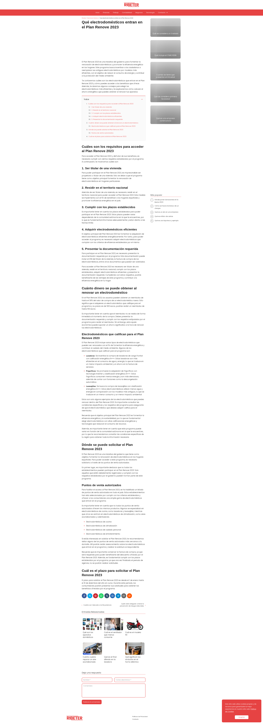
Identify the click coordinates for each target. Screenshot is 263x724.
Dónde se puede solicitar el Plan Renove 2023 (106, 130)
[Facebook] (84, 595)
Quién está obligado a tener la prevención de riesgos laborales (132, 605)
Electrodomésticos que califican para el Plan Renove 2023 (113, 126)
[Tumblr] (106, 595)
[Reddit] (129, 595)
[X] (89, 595)
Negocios (139, 12)
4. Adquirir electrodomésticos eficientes (107, 116)
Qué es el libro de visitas (164, 216)
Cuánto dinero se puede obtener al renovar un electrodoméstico (113, 123)
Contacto (161, 12)
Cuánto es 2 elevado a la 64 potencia (97, 605)
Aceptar (242, 717)
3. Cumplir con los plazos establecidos (106, 113)
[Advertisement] (113, 45)
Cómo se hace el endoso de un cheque (167, 207)
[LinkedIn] (112, 595)
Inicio (97, 12)
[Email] (123, 595)
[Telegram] (118, 595)
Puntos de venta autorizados (102, 133)
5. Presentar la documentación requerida (107, 119)
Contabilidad (127, 12)
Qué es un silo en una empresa (166, 212)
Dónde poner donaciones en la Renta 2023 (166, 201)
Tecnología (150, 12)
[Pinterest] (95, 595)
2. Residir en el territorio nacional (104, 110)
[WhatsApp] (101, 595)
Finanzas (106, 12)
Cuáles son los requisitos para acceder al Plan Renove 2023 (110, 104)
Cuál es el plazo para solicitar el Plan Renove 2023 (107, 136)
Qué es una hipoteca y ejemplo (167, 220)
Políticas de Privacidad (140, 717)
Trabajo (116, 12)
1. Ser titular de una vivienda (101, 107)
